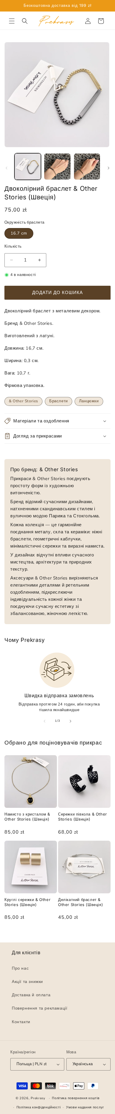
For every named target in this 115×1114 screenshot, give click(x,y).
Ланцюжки (89, 401)
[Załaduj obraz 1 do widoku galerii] (27, 166)
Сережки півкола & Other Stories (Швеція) (82, 816)
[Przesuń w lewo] (6, 168)
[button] (11, 21)
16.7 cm (19, 233)
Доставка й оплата (31, 995)
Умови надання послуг (85, 1107)
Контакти (21, 1022)
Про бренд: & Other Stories (44, 469)
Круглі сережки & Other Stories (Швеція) (27, 902)
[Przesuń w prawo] (108, 168)
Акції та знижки (27, 981)
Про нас (20, 968)
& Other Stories (23, 401)
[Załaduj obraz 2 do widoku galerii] (57, 166)
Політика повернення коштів (75, 1098)
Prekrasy (38, 1098)
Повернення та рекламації (39, 1008)
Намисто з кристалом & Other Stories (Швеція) (27, 816)
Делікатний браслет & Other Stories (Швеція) (80, 902)
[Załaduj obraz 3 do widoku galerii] (87, 166)
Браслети (58, 401)
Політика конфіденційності (39, 1107)
